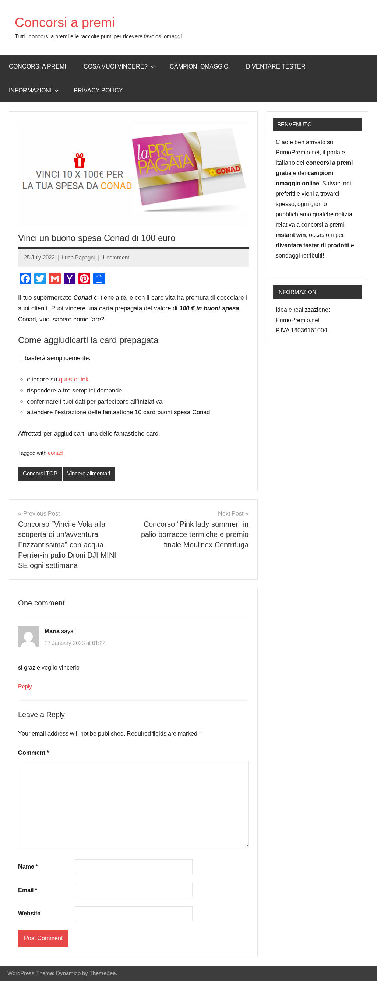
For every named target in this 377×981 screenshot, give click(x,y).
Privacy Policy (98, 90)
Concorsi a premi (65, 22)
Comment (33, 753)
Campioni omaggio (199, 66)
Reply (25, 686)
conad (55, 453)
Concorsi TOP (40, 473)
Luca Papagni (78, 257)
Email (27, 890)
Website (29, 913)
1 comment (115, 257)
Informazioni (30, 90)
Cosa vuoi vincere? (116, 66)
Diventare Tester (276, 66)
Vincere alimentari (88, 473)
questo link (74, 379)
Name (28, 866)
